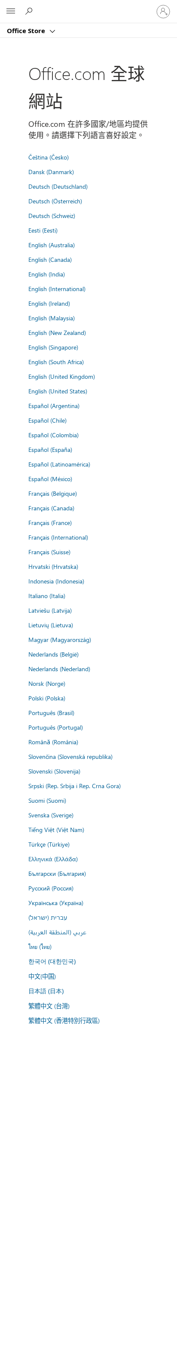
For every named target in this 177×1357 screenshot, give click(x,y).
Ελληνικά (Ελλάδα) (53, 858)
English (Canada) (50, 259)
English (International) (56, 288)
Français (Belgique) (52, 493)
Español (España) (50, 449)
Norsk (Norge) (46, 683)
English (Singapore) (53, 347)
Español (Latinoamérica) (59, 464)
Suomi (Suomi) (47, 800)
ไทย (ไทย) (40, 946)
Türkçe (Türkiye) (49, 844)
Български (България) (57, 873)
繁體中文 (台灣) (49, 1005)
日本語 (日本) (46, 991)
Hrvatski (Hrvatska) (53, 566)
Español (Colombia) (53, 434)
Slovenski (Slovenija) (54, 771)
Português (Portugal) (55, 727)
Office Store (27, 30)
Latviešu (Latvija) (50, 610)
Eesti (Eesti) (43, 230)
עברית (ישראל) (47, 917)
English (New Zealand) (57, 332)
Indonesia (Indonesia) (56, 581)
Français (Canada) (51, 508)
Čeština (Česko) (48, 157)
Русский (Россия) (50, 888)
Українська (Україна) (55, 902)
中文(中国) (42, 976)
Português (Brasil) (51, 712)
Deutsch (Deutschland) (58, 186)
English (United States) (57, 391)
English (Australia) (51, 244)
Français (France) (50, 522)
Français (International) (58, 537)
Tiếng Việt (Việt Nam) (56, 829)
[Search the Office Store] (30, 11)
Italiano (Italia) (46, 595)
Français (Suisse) (49, 551)
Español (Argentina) (53, 405)
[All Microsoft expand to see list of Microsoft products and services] (10, 11)
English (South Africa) (56, 361)
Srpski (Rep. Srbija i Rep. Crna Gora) (74, 785)
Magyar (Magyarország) (59, 639)
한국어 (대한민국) (52, 961)
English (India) (46, 274)
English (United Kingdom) (61, 376)
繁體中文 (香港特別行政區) (64, 1020)
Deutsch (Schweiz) (51, 215)
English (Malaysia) (51, 317)
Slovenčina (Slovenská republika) (70, 756)
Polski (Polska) (46, 698)
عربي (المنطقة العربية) (57, 931)
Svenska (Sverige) (50, 815)
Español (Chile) (47, 420)
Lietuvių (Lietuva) (50, 624)
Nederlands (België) (53, 654)
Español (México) (50, 478)
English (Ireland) (49, 303)
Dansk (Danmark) (51, 171)
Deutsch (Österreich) (55, 200)
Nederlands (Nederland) (59, 668)
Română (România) (53, 741)
